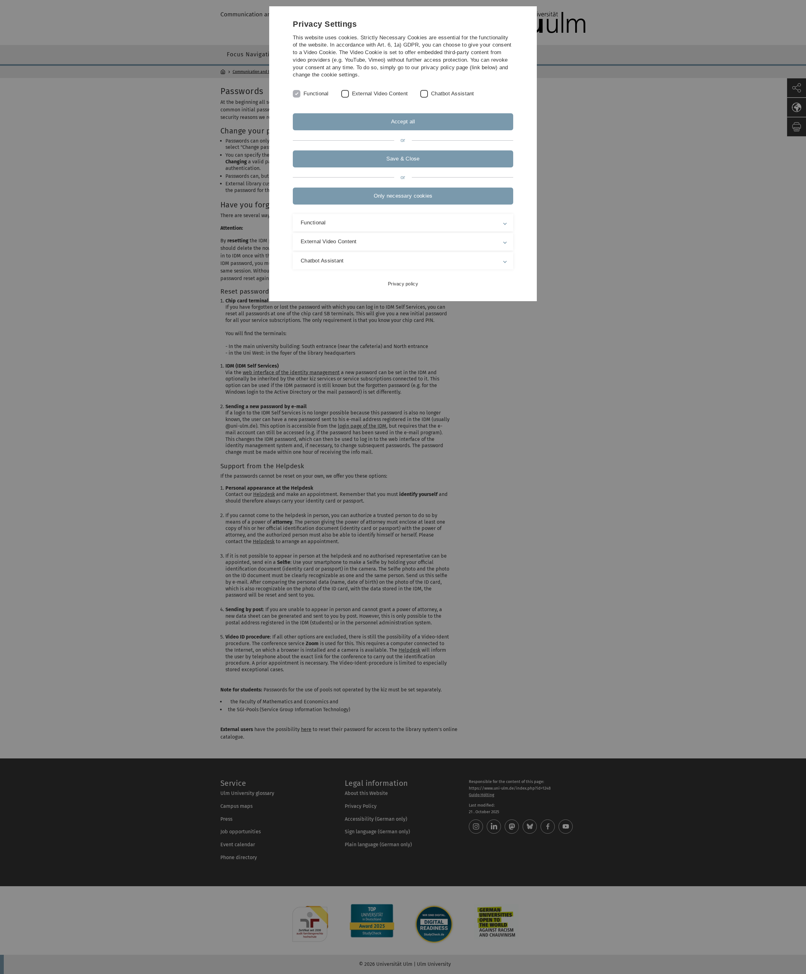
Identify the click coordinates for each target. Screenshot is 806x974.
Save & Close (402, 159)
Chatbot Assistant (452, 94)
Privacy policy (403, 283)
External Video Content (380, 94)
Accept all (403, 122)
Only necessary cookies (403, 196)
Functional (316, 94)
